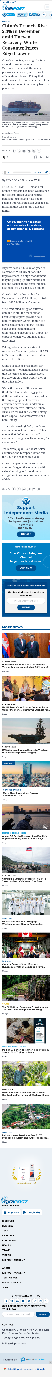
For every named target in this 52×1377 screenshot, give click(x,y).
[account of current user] (44, 14)
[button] (35, 157)
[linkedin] (24, 151)
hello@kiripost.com (14, 1343)
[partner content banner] (26, 239)
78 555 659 (33, 1338)
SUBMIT (26, 607)
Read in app (8, 2)
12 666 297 (17, 1338)
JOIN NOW (26, 568)
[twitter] (18, 151)
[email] (33, 150)
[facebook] (13, 151)
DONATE (26, 534)
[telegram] (28, 150)
